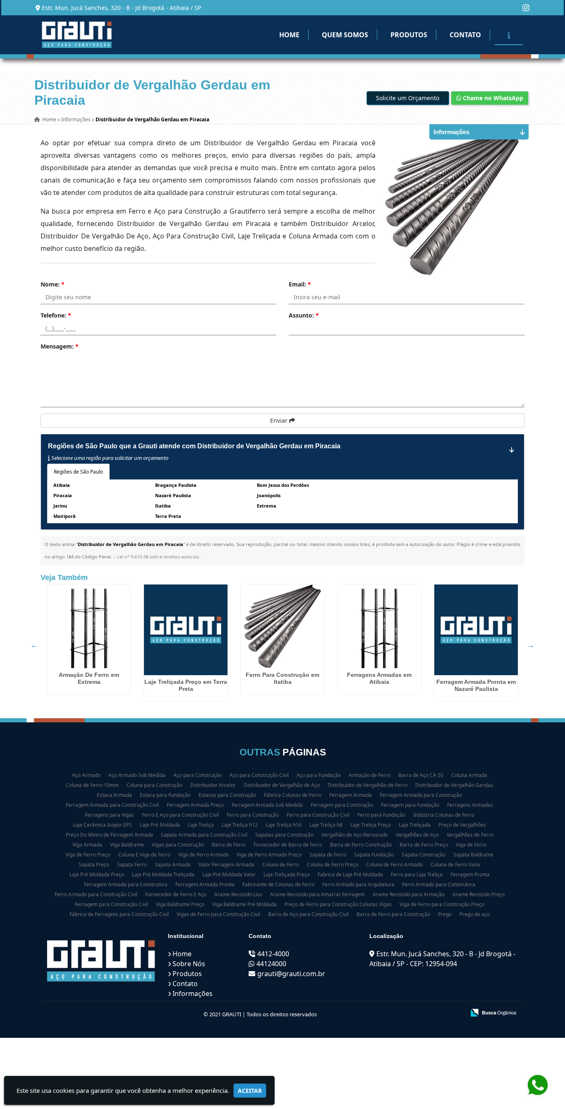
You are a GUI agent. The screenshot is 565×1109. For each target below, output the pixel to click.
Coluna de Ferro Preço (332, 864)
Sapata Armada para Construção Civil (204, 834)
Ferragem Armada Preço (195, 804)
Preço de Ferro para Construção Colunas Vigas (338, 904)
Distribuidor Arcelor (213, 785)
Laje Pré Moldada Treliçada (163, 874)
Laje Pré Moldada (160, 824)
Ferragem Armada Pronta (205, 884)
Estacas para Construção (227, 795)
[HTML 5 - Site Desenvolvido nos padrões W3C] (398, 1013)
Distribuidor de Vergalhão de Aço (282, 785)
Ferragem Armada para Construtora (126, 884)
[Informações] (508, 34)
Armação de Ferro (369, 775)
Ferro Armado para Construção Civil (96, 894)
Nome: (53, 284)
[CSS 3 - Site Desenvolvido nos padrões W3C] (426, 1013)
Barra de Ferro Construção (361, 844)
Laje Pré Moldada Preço (96, 874)
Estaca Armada (114, 795)
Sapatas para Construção (284, 834)
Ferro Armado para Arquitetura (358, 884)
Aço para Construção (197, 775)
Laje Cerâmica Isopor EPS (102, 824)
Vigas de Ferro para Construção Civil (218, 914)
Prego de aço (475, 914)
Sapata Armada (173, 864)
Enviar (279, 420)
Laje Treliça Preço (370, 824)
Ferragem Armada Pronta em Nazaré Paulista (476, 685)
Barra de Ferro (229, 844)
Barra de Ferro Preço (424, 844)
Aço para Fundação (319, 775)
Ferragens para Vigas (109, 814)
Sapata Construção (423, 854)
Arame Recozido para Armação (409, 894)
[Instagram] (525, 7)
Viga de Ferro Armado (203, 854)
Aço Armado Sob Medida (136, 775)
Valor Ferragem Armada (226, 864)
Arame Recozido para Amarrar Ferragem (317, 894)
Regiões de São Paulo (78, 471)
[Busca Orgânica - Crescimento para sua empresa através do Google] (493, 1011)
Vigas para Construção (178, 844)
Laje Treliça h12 (240, 824)
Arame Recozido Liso (238, 894)
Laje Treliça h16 (284, 824)
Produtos (408, 34)
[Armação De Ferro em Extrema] (89, 626)
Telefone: (56, 315)
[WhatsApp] (536, 1085)
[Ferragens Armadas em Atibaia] (379, 626)
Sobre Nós (188, 963)
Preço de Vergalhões (462, 824)
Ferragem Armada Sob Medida (267, 804)
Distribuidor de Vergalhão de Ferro (367, 785)
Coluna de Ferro (280, 864)
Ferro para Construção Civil (318, 814)
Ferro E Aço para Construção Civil (180, 814)
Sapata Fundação (374, 854)
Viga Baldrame (127, 844)
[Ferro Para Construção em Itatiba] (282, 626)
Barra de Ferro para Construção (393, 914)
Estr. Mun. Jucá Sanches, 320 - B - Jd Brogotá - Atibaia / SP (121, 8)
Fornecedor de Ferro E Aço (175, 894)
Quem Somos (345, 34)
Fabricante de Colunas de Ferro (278, 884)
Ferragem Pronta (470, 874)
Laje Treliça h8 (325, 824)
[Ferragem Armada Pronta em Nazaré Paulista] (476, 630)
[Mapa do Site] (376, 1013)
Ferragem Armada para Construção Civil (112, 804)
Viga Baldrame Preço (180, 904)
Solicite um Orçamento (407, 98)
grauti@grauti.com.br (291, 973)
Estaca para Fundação (165, 795)
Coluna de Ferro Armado (394, 864)
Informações (192, 993)
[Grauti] (101, 960)
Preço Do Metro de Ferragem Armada (109, 834)
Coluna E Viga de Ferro (144, 854)
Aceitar (250, 1091)
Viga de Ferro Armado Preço (269, 854)
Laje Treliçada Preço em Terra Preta (185, 685)
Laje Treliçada (415, 824)
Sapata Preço (94, 864)
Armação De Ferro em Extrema (89, 678)
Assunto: (304, 315)
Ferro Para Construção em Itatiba (282, 678)
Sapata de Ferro (327, 854)
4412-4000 (273, 953)
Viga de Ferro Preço (87, 854)
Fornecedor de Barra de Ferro (288, 844)
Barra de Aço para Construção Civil (308, 914)
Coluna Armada (469, 775)
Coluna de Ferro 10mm (92, 785)
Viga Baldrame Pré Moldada (244, 904)
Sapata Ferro (132, 864)
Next (531, 645)
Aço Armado (86, 775)
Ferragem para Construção (342, 804)
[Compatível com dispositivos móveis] (455, 1013)
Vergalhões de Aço (417, 834)
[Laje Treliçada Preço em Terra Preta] (185, 630)
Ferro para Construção (253, 814)
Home (289, 34)
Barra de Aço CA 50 (420, 775)
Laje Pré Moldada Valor (229, 874)
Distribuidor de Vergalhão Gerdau (454, 785)
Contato (465, 34)
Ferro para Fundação (381, 814)
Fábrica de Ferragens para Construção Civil (119, 914)
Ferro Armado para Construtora (438, 884)
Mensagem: (60, 346)
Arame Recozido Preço (478, 894)
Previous (34, 645)
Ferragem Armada (350, 795)
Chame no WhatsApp (492, 98)
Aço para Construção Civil (259, 775)
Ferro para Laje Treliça (417, 874)
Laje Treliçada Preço (286, 874)
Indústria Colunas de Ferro (443, 814)
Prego (445, 914)
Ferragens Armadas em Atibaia (379, 678)
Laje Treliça (201, 824)
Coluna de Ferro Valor (456, 864)
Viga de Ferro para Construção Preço (442, 904)
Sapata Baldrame (473, 854)
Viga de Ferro (471, 844)
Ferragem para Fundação (410, 804)
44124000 (271, 963)
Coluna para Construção (154, 785)
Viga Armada (87, 844)
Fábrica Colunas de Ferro (292, 795)
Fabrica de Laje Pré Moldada (350, 874)
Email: (300, 284)
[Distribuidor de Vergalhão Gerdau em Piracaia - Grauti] (77, 35)
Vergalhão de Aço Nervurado (354, 834)
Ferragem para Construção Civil (111, 904)
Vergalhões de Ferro (470, 834)
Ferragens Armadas (470, 804)
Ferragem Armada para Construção (421, 795)
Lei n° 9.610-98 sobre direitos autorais (158, 556)
